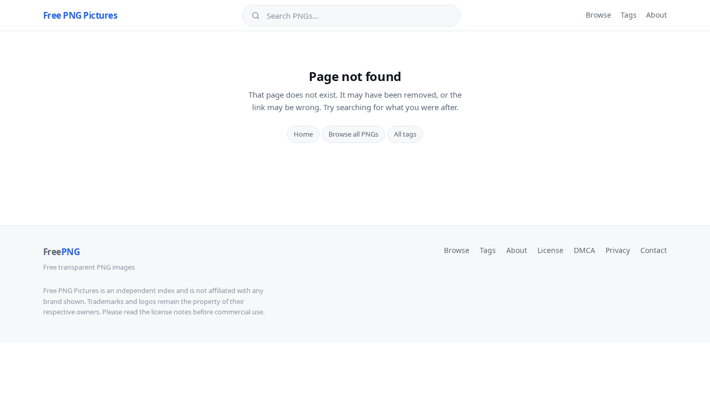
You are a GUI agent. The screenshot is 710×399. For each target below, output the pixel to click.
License (550, 250)
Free (61, 252)
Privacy (618, 250)
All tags (405, 134)
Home (303, 134)
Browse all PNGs (353, 134)
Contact (653, 250)
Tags (629, 15)
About (656, 15)
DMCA (584, 250)
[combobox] (359, 15)
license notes (171, 311)
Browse (598, 15)
